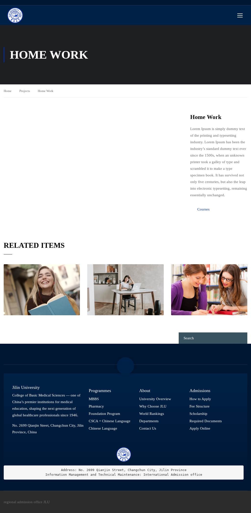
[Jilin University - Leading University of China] (15, 15)
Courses (203, 209)
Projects (24, 91)
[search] (241, 338)
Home (8, 91)
